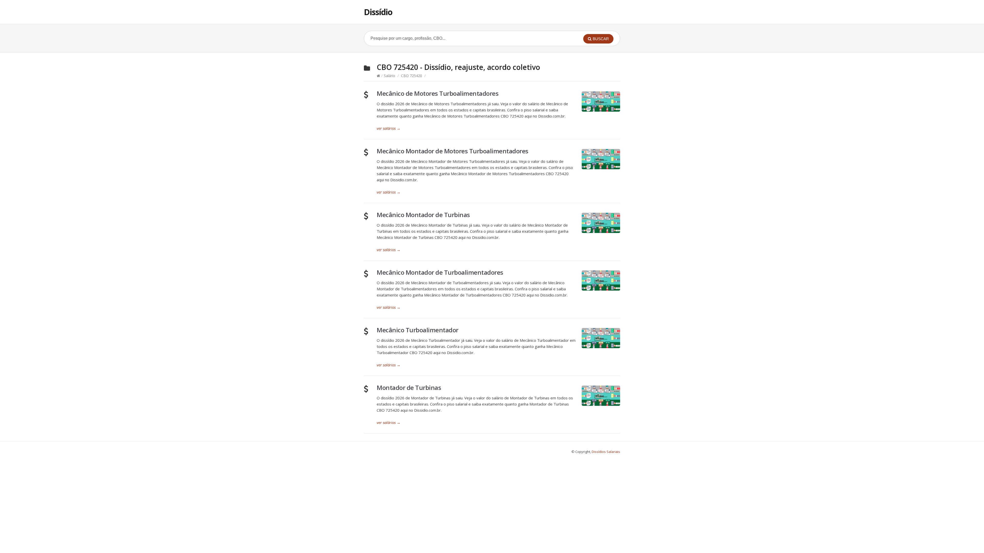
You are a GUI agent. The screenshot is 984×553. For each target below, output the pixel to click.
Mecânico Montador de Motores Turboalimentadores (452, 151)
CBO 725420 (411, 75)
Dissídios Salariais (606, 451)
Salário (389, 75)
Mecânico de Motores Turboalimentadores (437, 93)
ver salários (389, 128)
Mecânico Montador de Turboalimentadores (440, 272)
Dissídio (378, 11)
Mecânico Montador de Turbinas (423, 214)
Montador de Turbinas (409, 387)
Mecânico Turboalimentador (417, 330)
